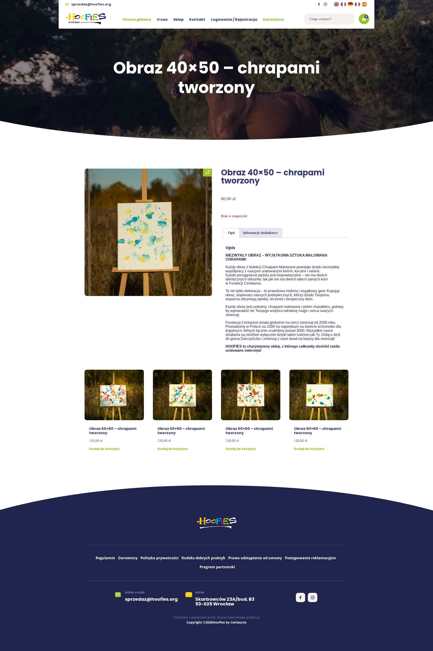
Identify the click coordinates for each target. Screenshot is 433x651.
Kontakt (197, 19)
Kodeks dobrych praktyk (203, 557)
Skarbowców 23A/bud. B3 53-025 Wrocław (224, 601)
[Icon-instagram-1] (325, 4)
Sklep (178, 19)
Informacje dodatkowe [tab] (260, 233)
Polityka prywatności (159, 557)
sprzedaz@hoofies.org (151, 599)
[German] (351, 4)
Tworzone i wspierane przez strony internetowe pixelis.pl (216, 617)
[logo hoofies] (86, 19)
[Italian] (358, 4)
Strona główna (136, 19)
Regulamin (105, 557)
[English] (337, 4)
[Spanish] (365, 4)
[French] (344, 4)
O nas (162, 19)
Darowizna (273, 19)
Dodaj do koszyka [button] (104, 448)
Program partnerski (217, 566)
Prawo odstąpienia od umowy (255, 557)
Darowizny (128, 557)
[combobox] (329, 19)
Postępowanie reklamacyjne (310, 557)
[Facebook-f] (318, 4)
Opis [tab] (231, 233)
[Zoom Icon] (207, 173)
